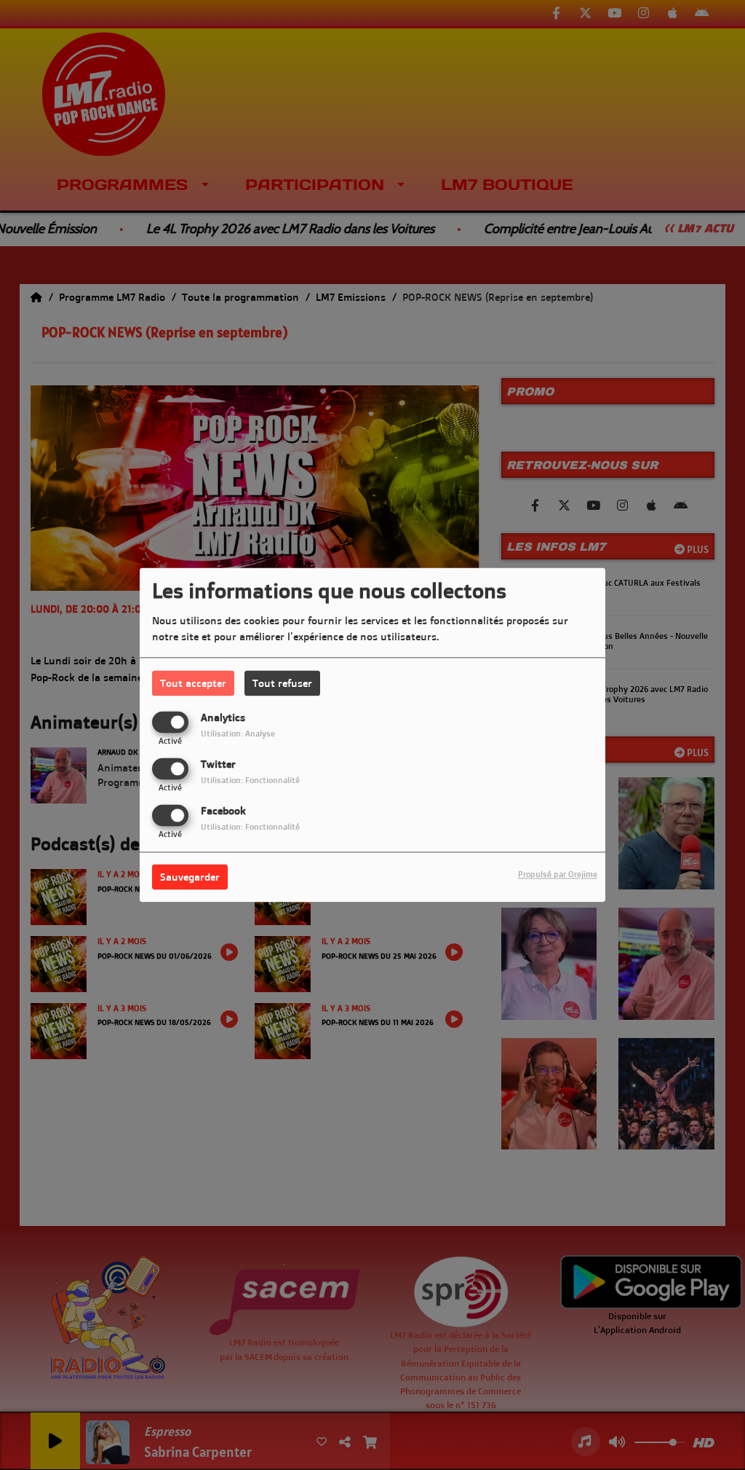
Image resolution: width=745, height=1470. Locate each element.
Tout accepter (193, 683)
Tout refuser (282, 683)
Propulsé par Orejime (557, 875)
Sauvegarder (190, 877)
